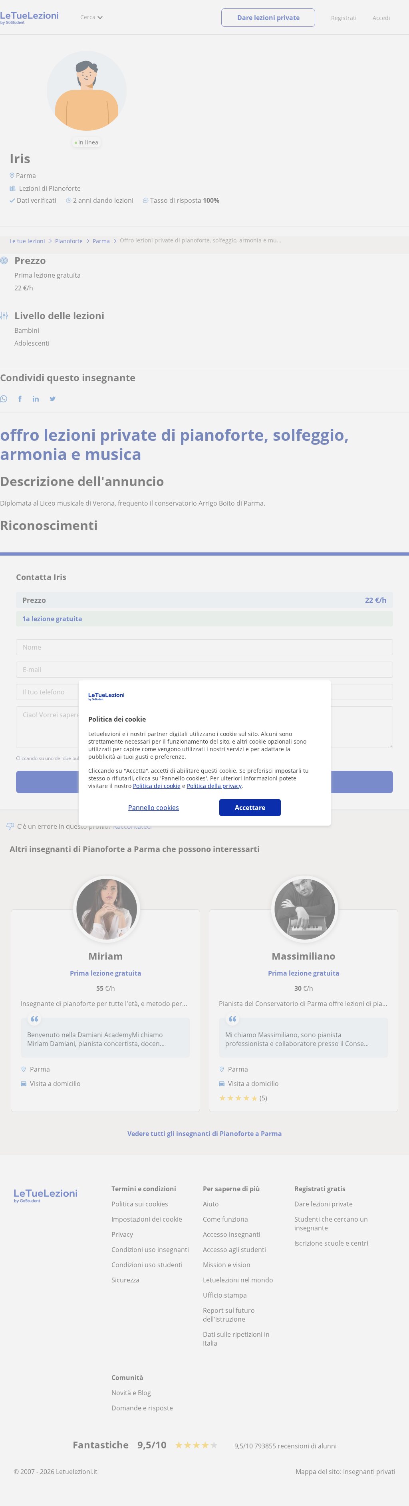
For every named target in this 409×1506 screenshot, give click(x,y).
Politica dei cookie (157, 786)
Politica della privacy (214, 786)
